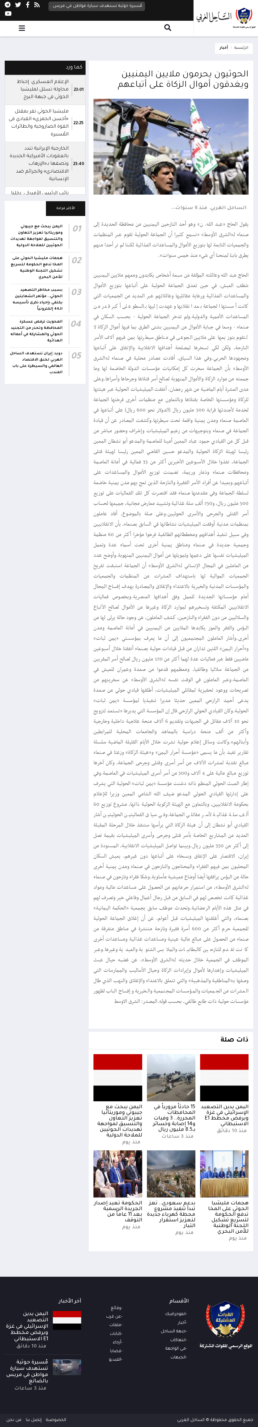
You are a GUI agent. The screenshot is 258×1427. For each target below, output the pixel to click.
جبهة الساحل (173, 1331)
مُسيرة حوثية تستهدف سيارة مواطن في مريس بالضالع (95, 6)
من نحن (13, 1420)
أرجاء (117, 1342)
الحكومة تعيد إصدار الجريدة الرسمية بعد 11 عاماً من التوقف (118, 1212)
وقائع (116, 1308)
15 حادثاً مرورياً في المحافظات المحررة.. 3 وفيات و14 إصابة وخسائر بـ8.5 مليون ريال (174, 1118)
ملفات (115, 1325)
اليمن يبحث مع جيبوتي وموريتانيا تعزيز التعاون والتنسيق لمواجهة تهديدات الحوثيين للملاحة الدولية (119, 1121)
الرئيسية (241, 48)
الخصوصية (56, 1420)
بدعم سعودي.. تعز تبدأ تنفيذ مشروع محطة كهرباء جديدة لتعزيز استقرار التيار (171, 1215)
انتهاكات (178, 1340)
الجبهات (178, 1357)
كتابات (115, 1334)
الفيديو (115, 1360)
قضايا (115, 1351)
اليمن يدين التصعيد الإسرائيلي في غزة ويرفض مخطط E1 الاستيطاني (225, 1115)
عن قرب (113, 1316)
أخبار (224, 48)
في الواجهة (175, 1349)
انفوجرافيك (175, 1314)
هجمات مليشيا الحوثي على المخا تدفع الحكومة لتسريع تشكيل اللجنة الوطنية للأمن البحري (228, 1218)
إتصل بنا (34, 1420)
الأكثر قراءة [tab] (65, 208)
